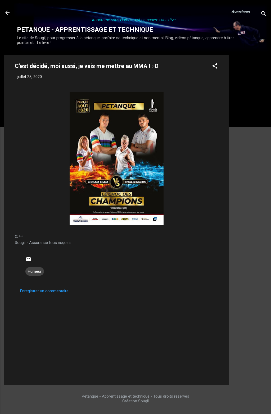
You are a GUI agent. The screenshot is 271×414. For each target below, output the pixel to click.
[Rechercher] (263, 14)
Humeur (35, 271)
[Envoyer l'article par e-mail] (28, 260)
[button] (215, 67)
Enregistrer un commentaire (44, 291)
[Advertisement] (250, 134)
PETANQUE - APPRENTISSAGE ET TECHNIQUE (85, 29)
